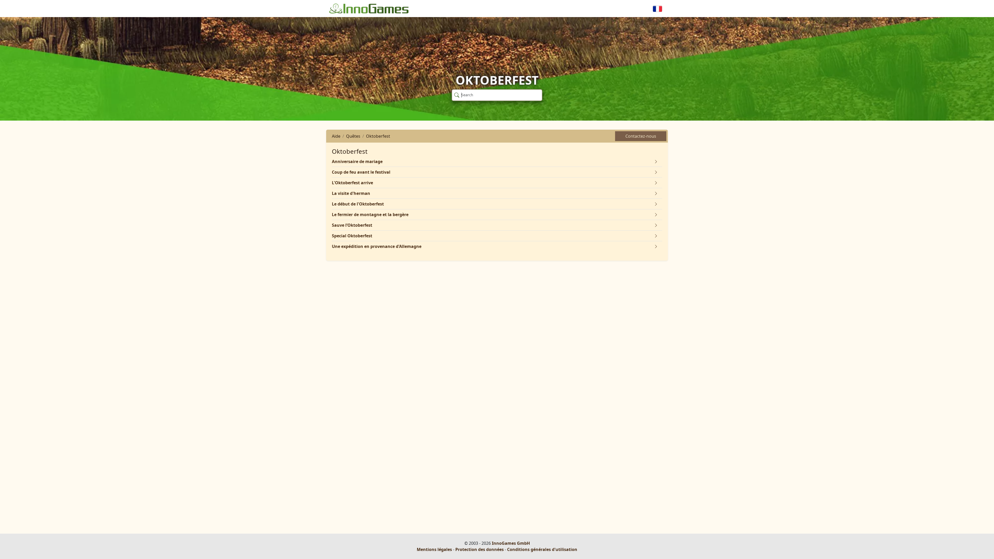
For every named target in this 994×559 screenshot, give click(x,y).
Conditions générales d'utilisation (542, 549)
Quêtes (353, 136)
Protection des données (479, 549)
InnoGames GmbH (511, 543)
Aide (336, 136)
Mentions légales (434, 549)
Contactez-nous (640, 136)
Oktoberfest (378, 136)
